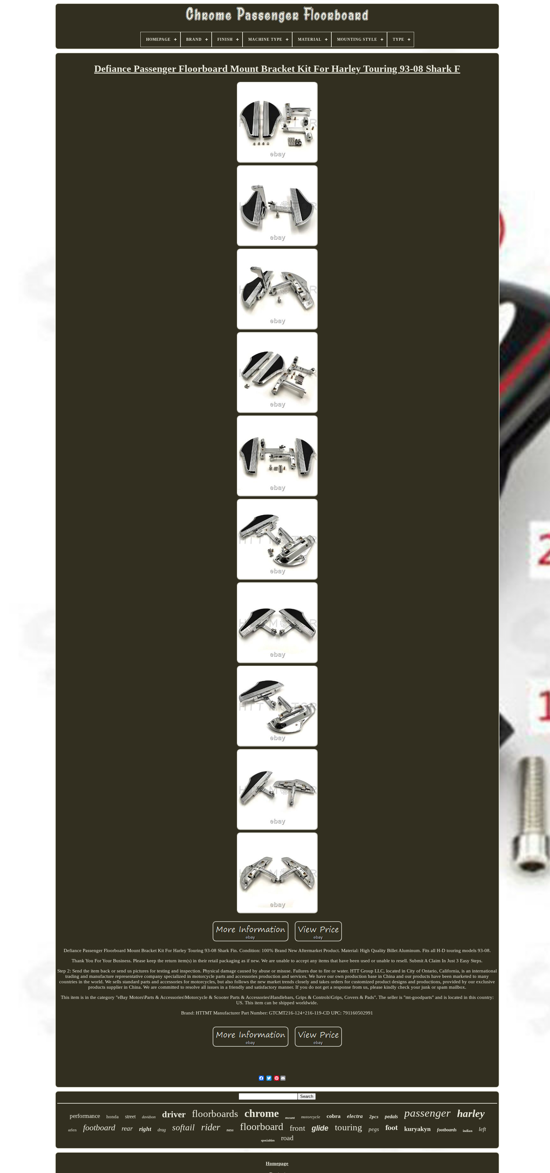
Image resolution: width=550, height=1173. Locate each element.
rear (127, 1128)
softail (183, 1127)
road (287, 1138)
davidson (149, 1117)
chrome (261, 1113)
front (297, 1128)
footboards (446, 1129)
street (130, 1116)
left (482, 1129)
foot (391, 1127)
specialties (268, 1140)
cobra (334, 1116)
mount (290, 1118)
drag (162, 1129)
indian (467, 1131)
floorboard (261, 1126)
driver (174, 1114)
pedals (391, 1116)
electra (355, 1116)
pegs (374, 1129)
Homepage (277, 1163)
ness (230, 1130)
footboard (99, 1127)
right (145, 1129)
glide (320, 1128)
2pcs (373, 1116)
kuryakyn (417, 1128)
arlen (72, 1129)
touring (348, 1127)
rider (210, 1127)
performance (85, 1116)
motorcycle (310, 1116)
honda (112, 1116)
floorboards (215, 1113)
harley (471, 1113)
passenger (427, 1113)
